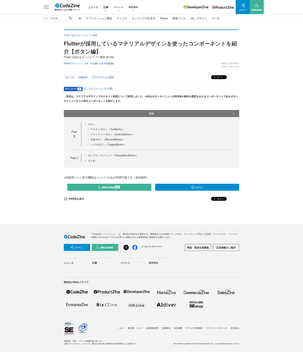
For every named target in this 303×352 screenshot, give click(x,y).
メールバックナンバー (151, 246)
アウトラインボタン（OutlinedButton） (112, 134)
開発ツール (179, 18)
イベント (118, 7)
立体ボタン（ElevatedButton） (107, 139)
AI (80, 18)
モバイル (70, 77)
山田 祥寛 (103, 63)
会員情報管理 (152, 327)
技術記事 (83, 77)
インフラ (122, 18)
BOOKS (133, 7)
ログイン (199, 187)
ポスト (219, 76)
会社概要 (178, 327)
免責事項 (166, 327)
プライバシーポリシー (216, 327)
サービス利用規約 (194, 327)
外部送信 (235, 327)
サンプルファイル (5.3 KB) (98, 88)
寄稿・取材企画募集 (198, 247)
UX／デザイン (198, 18)
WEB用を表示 (76, 198)
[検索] (70, 18)
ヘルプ (121, 327)
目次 (151, 113)
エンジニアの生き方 (143, 18)
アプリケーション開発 (99, 18)
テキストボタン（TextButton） (107, 129)
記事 (105, 7)
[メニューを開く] (46, 7)
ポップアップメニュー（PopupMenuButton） (113, 155)
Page (74, 158)
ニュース (93, 7)
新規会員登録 (110, 187)
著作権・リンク (135, 327)
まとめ (91, 160)
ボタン (91, 124)
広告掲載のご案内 (226, 247)
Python (164, 18)
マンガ (216, 18)
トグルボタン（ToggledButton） (108, 144)
